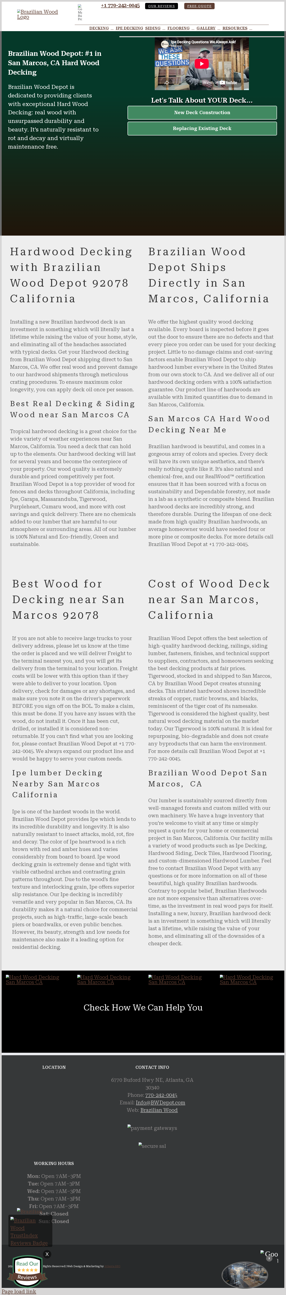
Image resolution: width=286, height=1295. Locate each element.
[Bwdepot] (245, 1275)
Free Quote (199, 6)
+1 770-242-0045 (120, 5)
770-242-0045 (161, 1095)
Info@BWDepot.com (160, 1103)
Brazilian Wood (159, 1110)
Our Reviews (161, 6)
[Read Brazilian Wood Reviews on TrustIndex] (30, 1243)
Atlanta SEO (112, 1266)
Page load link (19, 1292)
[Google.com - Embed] (54, 1107)
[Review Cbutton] (27, 1271)
